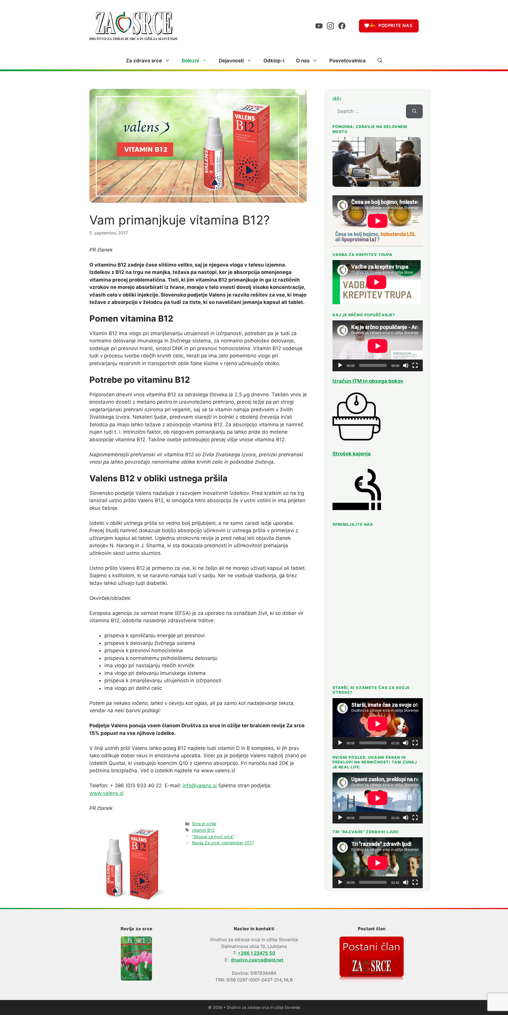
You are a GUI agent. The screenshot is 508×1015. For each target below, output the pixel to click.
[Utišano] (406, 365)
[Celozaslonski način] (415, 365)
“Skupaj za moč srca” (213, 836)
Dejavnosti (231, 61)
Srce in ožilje (204, 823)
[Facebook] (341, 25)
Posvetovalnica (347, 61)
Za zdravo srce (144, 61)
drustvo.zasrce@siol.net (257, 960)
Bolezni (190, 61)
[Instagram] (330, 25)
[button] (380, 60)
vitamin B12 (203, 830)
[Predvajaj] (340, 365)
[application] (377, 345)
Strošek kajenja (351, 454)
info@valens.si (200, 785)
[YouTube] (318, 25)
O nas (303, 61)
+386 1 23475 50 (256, 953)
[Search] (414, 111)
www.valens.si (106, 793)
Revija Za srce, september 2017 (223, 842)
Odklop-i (273, 61)
